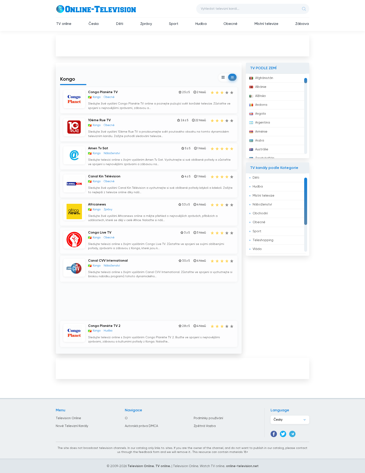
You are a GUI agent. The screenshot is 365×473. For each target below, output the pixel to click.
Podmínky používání (208, 418)
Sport (173, 24)
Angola (260, 113)
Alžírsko (260, 96)
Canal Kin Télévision (104, 176)
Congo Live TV (99, 232)
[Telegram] (292, 434)
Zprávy (146, 24)
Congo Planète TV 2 (104, 326)
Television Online (68, 418)
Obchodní (260, 213)
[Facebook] (274, 434)
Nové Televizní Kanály (72, 426)
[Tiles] (223, 77)
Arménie (261, 131)
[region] (277, 116)
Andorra (261, 104)
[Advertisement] (182, 45)
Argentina (262, 122)
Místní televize (266, 24)
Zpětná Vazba (205, 426)
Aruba (259, 140)
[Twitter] (283, 434)
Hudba (201, 24)
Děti (119, 24)
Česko (94, 24)
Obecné (230, 24)
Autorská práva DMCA (141, 426)
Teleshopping (263, 240)
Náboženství (262, 204)
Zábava (302, 24)
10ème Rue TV (99, 120)
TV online (64, 24)
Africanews (97, 204)
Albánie (260, 86)
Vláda (257, 249)
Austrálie (261, 149)
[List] (232, 77)
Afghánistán (264, 78)
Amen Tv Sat (98, 148)
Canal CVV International (108, 260)
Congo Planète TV (103, 92)
